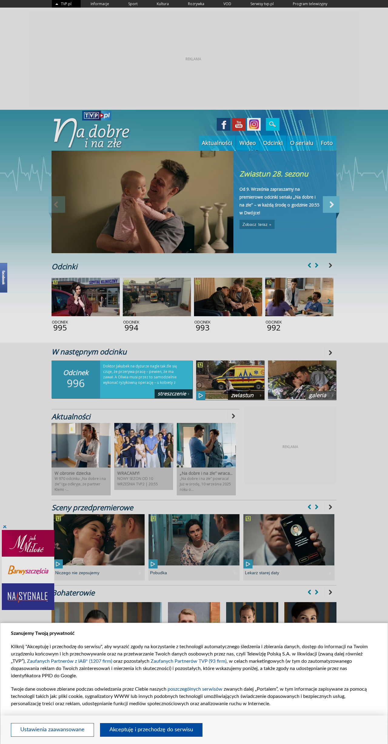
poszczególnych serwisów (195, 689)
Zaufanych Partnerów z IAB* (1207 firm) (69, 661)
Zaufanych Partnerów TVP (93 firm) (188, 661)
